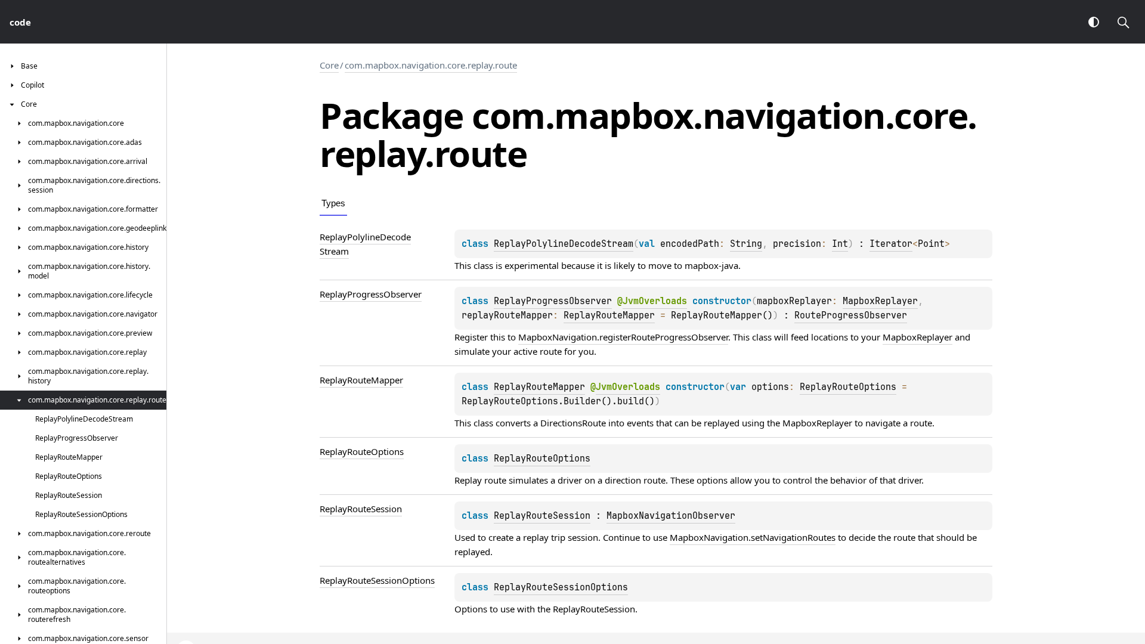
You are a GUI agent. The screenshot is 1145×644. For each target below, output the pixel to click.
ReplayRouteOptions (848, 387)
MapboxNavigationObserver (670, 516)
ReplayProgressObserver (553, 301)
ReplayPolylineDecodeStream (563, 244)
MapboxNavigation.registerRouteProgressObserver (623, 337)
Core (329, 65)
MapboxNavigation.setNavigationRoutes (752, 537)
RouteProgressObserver (850, 315)
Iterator (890, 244)
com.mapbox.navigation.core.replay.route (431, 65)
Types (333, 203)
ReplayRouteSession (542, 516)
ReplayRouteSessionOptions (561, 587)
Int (840, 244)
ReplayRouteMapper (609, 315)
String (746, 244)
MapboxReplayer (880, 301)
